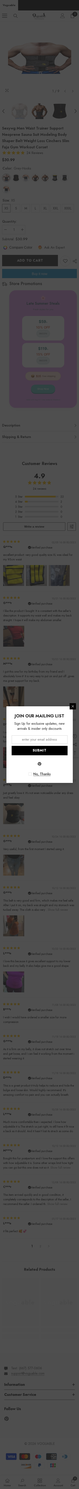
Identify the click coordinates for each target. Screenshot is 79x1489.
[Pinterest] (39, 763)
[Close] (73, 706)
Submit (40, 750)
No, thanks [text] (42, 774)
